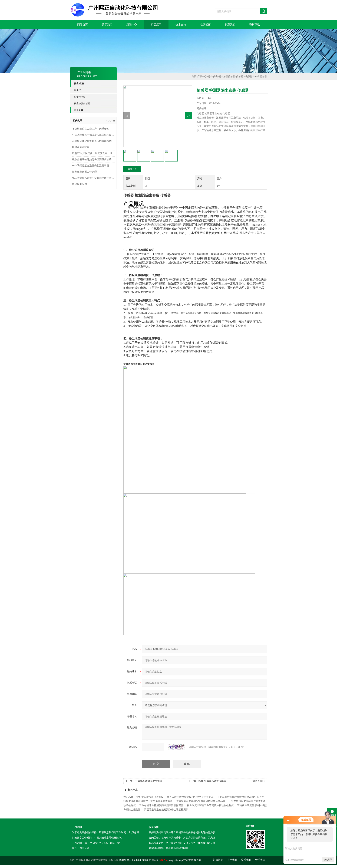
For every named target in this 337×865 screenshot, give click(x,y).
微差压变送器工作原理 (84, 171)
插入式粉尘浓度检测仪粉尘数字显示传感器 (190, 797)
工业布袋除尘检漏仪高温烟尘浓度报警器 (161, 805)
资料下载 (254, 24)
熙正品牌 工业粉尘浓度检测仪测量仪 (143, 797)
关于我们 (107, 24)
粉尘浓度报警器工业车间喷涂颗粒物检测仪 (210, 805)
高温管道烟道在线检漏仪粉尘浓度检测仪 (166, 809)
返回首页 (218, 860)
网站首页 (82, 24)
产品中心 (202, 76)
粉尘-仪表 (79, 83)
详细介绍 (132, 169)
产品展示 (156, 24)
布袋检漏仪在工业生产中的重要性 (90, 128)
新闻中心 (131, 24)
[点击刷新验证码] (176, 747)
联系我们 (230, 24)
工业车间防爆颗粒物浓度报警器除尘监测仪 (240, 797)
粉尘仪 (77, 90)
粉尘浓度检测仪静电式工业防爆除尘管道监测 (148, 801)
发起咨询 (328, 859)
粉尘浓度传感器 (82, 103)
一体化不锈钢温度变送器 (148, 781)
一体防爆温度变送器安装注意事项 (90, 165)
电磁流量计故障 (80, 147)
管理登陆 (260, 860)
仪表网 (197, 860)
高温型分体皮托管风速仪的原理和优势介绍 (93, 141)
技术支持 (181, 24)
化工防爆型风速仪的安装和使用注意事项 (93, 178)
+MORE (110, 120)
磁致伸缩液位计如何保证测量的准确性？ (93, 159)
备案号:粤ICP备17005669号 (133, 860)
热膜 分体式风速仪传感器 (212, 781)
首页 (194, 76)
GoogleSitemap (175, 860)
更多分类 (78, 110)
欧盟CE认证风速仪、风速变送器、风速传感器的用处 (93, 153)
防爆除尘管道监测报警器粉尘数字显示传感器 (200, 801)
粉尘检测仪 (79, 96)
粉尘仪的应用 (79, 184)
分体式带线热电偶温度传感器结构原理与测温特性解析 (93, 135)
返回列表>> (259, 781)
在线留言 (205, 24)
